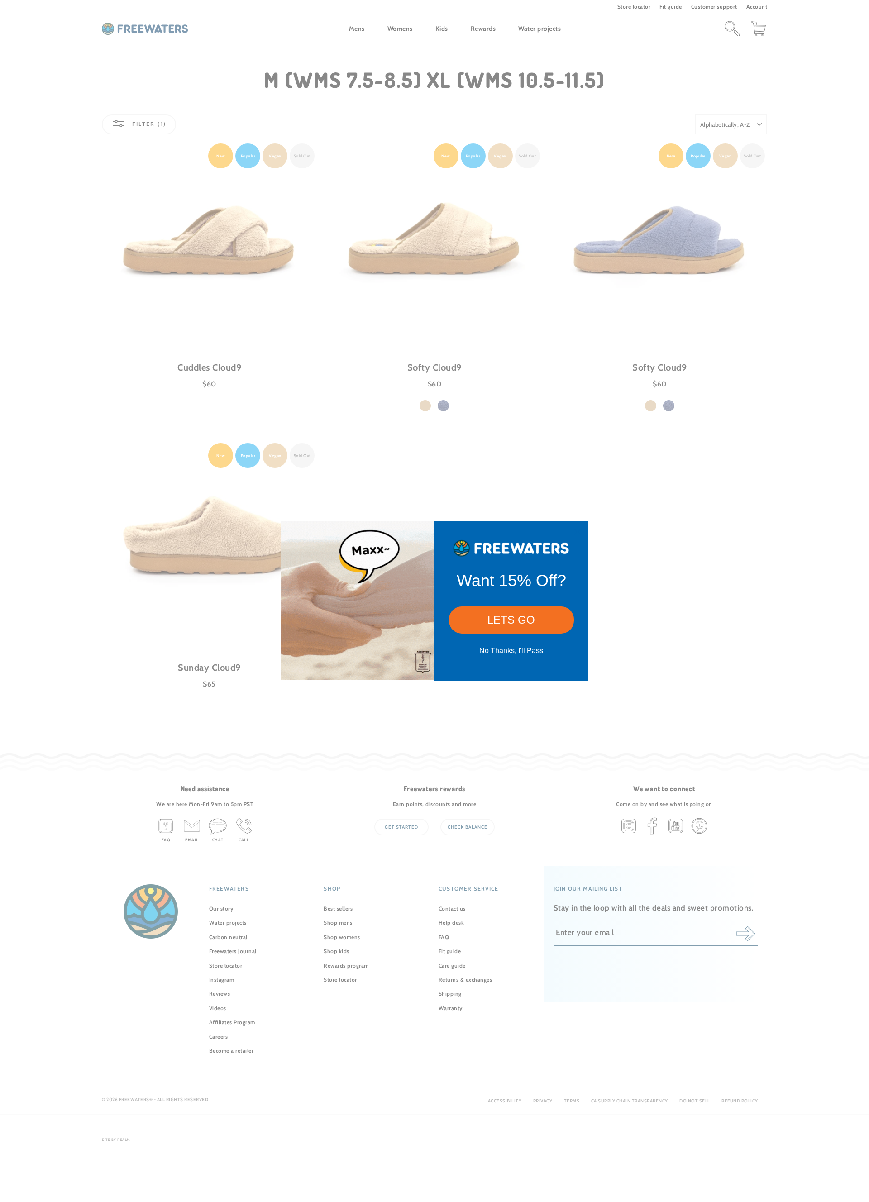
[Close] (577, 532)
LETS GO (511, 620)
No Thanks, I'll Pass (511, 650)
